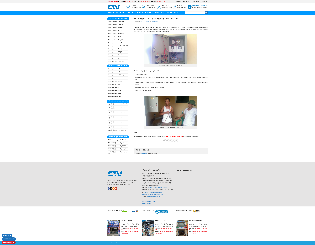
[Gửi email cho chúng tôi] (111, 188)
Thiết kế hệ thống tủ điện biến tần (117, 140)
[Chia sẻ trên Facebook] (164, 140)
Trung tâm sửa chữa (133, 12)
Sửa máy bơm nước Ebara (115, 69)
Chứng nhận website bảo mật (184, 210)
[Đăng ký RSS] (113, 188)
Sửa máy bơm (120, 12)
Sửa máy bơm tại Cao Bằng (115, 27)
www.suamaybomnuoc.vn (149, 199)
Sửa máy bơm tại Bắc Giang (116, 21)
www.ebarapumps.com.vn (149, 201)
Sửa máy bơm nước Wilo (115, 81)
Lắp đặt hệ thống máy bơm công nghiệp (117, 118)
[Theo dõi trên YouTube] (116, 188)
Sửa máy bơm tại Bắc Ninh (115, 24)
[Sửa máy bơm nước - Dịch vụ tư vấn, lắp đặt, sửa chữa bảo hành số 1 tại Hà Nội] (115, 7)
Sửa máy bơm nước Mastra (115, 72)
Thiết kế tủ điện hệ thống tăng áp (117, 149)
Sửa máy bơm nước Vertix (115, 78)
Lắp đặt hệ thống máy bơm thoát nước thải (117, 131)
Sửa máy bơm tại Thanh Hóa (116, 61)
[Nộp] (206, 12)
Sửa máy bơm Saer (113, 87)
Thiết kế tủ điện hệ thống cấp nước (118, 143)
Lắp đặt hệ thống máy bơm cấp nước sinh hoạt (117, 113)
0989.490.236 (6, 242)
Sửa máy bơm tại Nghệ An (115, 52)
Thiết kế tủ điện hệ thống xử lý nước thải (118, 153)
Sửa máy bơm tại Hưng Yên (115, 40)
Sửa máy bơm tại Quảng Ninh (116, 58)
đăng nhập (144, 153)
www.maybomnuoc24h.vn (154, 196)
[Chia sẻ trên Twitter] (167, 140)
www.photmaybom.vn (148, 203)
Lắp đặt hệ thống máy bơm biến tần (118, 104)
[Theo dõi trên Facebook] (109, 188)
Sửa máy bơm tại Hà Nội (114, 30)
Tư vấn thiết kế (147, 12)
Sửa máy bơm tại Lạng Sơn (115, 43)
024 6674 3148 (162, 187)
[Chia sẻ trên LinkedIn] (176, 140)
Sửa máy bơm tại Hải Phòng (116, 37)
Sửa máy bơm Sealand (114, 90)
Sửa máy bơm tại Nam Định (115, 49)
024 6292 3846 (152, 187)
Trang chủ (110, 12)
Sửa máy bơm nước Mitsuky (116, 75)
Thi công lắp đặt (159, 12)
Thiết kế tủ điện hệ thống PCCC (117, 146)
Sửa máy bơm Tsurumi (114, 96)
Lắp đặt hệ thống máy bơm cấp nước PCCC (117, 108)
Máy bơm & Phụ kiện (173, 12)
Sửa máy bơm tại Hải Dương (116, 34)
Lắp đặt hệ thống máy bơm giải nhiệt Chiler (116, 123)
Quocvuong (155, 21)
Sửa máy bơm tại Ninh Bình (115, 55)
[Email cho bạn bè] (170, 140)
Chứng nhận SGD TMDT (148, 210)
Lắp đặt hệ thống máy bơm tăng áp (118, 127)
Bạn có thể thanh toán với (114, 210)
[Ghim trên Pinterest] (173, 140)
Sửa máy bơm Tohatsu (114, 93)
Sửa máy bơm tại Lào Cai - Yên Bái (118, 46)
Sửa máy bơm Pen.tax (114, 84)
